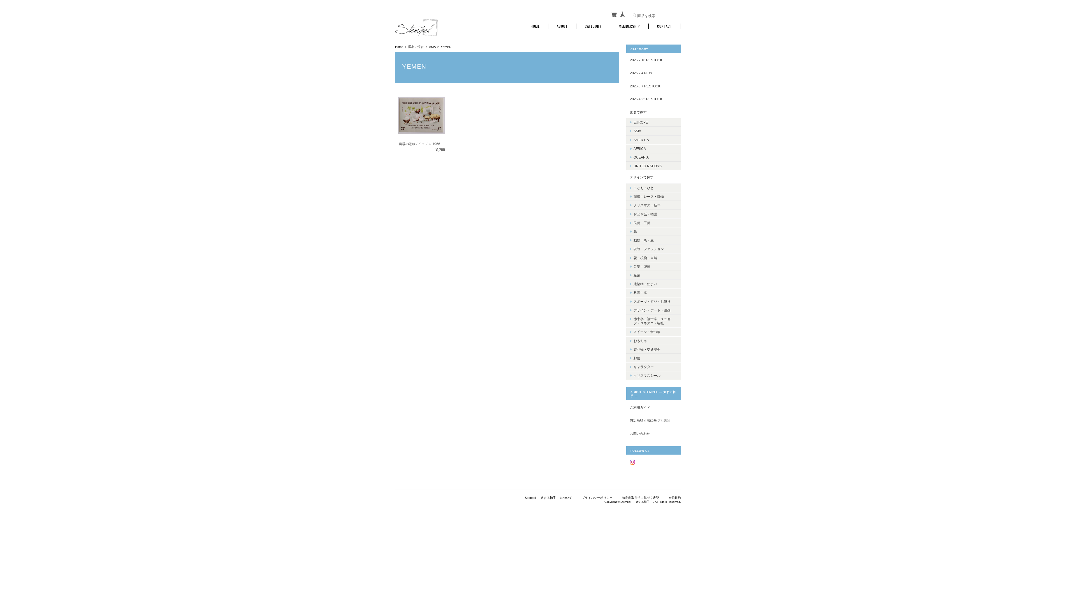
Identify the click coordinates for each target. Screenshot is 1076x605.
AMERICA (641, 140)
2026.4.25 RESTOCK (646, 99)
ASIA (432, 46)
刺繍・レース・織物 (649, 196)
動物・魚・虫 (644, 240)
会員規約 (675, 497)
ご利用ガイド (640, 407)
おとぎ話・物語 (645, 214)
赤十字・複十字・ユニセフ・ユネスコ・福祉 (652, 321)
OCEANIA (641, 157)
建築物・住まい (645, 284)
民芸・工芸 (642, 223)
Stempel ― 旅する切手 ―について (548, 497)
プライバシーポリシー (597, 497)
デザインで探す (641, 177)
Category (593, 26)
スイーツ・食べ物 (647, 332)
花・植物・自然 (645, 258)
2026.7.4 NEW (641, 73)
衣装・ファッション (649, 249)
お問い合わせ (640, 433)
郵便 (637, 358)
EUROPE (641, 122)
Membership (629, 26)
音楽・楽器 (642, 266)
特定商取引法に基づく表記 (650, 420)
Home (535, 26)
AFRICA (640, 148)
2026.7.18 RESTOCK (646, 60)
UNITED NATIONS (648, 166)
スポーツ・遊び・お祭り (652, 301)
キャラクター (644, 367)
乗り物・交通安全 (647, 349)
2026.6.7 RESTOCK (645, 86)
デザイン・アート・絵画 (652, 310)
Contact (664, 26)
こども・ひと (644, 188)
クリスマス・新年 (647, 205)
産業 (637, 275)
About (562, 26)
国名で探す (416, 46)
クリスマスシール (647, 375)
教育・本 (640, 292)
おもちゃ (640, 341)
